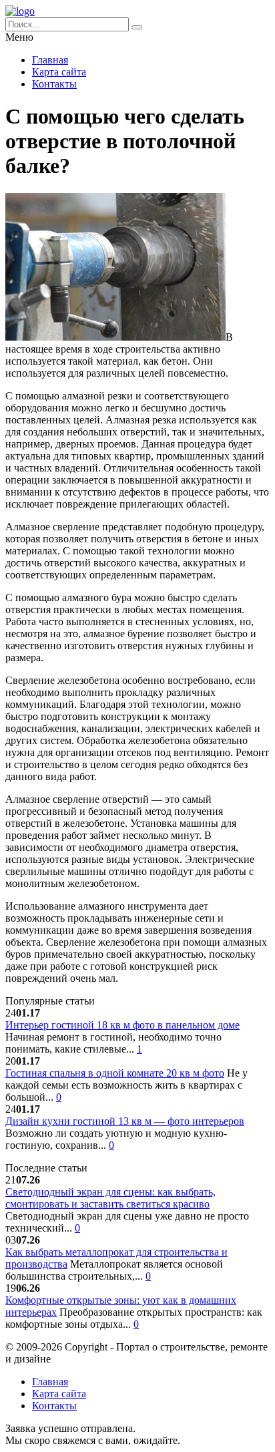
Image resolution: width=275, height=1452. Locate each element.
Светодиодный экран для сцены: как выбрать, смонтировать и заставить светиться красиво (110, 1198)
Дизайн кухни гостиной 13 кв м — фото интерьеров (124, 1121)
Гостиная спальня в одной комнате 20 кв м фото (114, 1073)
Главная (50, 59)
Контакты (54, 83)
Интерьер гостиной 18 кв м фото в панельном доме (122, 1025)
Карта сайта (59, 71)
